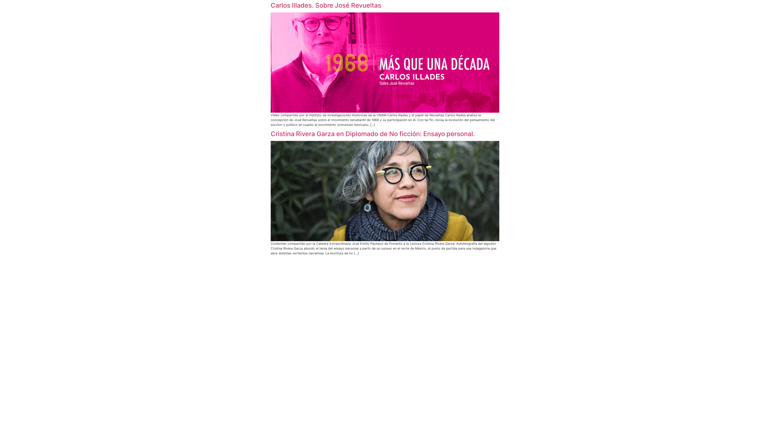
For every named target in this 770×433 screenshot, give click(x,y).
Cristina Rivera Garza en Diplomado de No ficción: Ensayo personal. (373, 134)
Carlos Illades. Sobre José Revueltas (326, 5)
